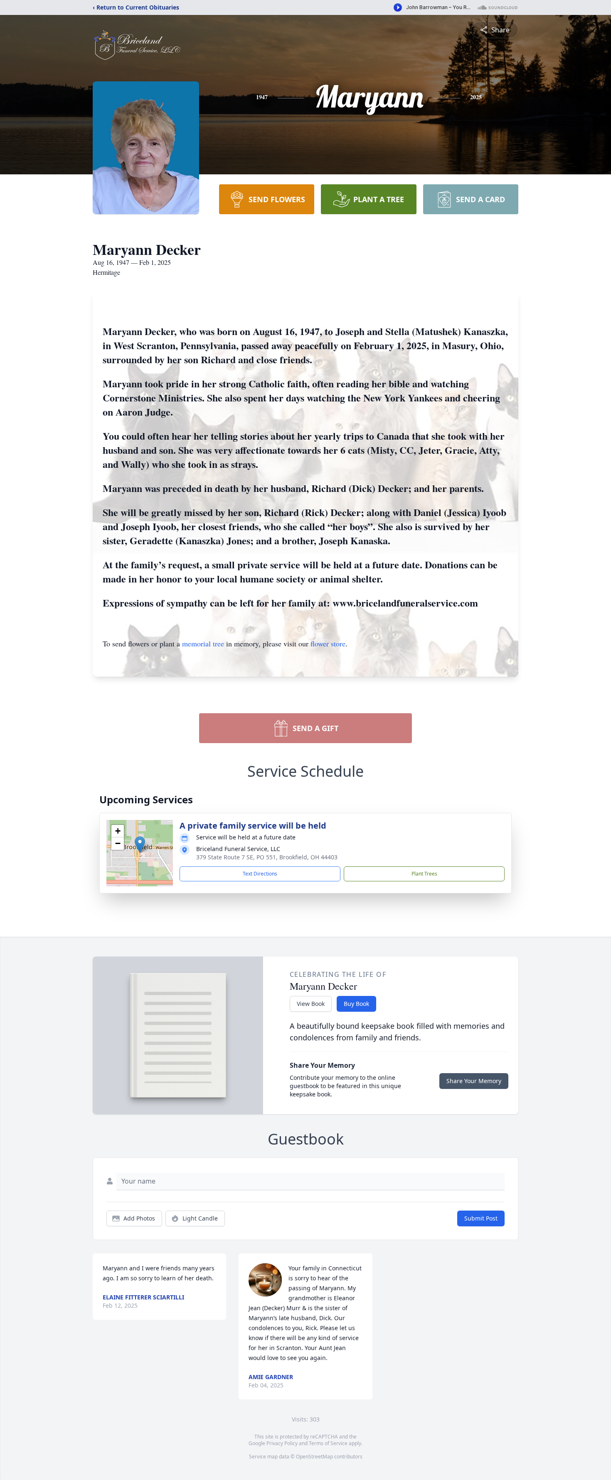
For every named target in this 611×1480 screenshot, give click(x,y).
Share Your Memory (473, 1081)
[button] (140, 844)
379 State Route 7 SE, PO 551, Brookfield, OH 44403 (267, 857)
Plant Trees (424, 873)
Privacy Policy (282, 1443)
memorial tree (203, 643)
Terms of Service (328, 1443)
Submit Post (481, 1218)
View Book (311, 1004)
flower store (327, 643)
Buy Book (356, 1004)
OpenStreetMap (314, 1456)
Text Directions (260, 873)
